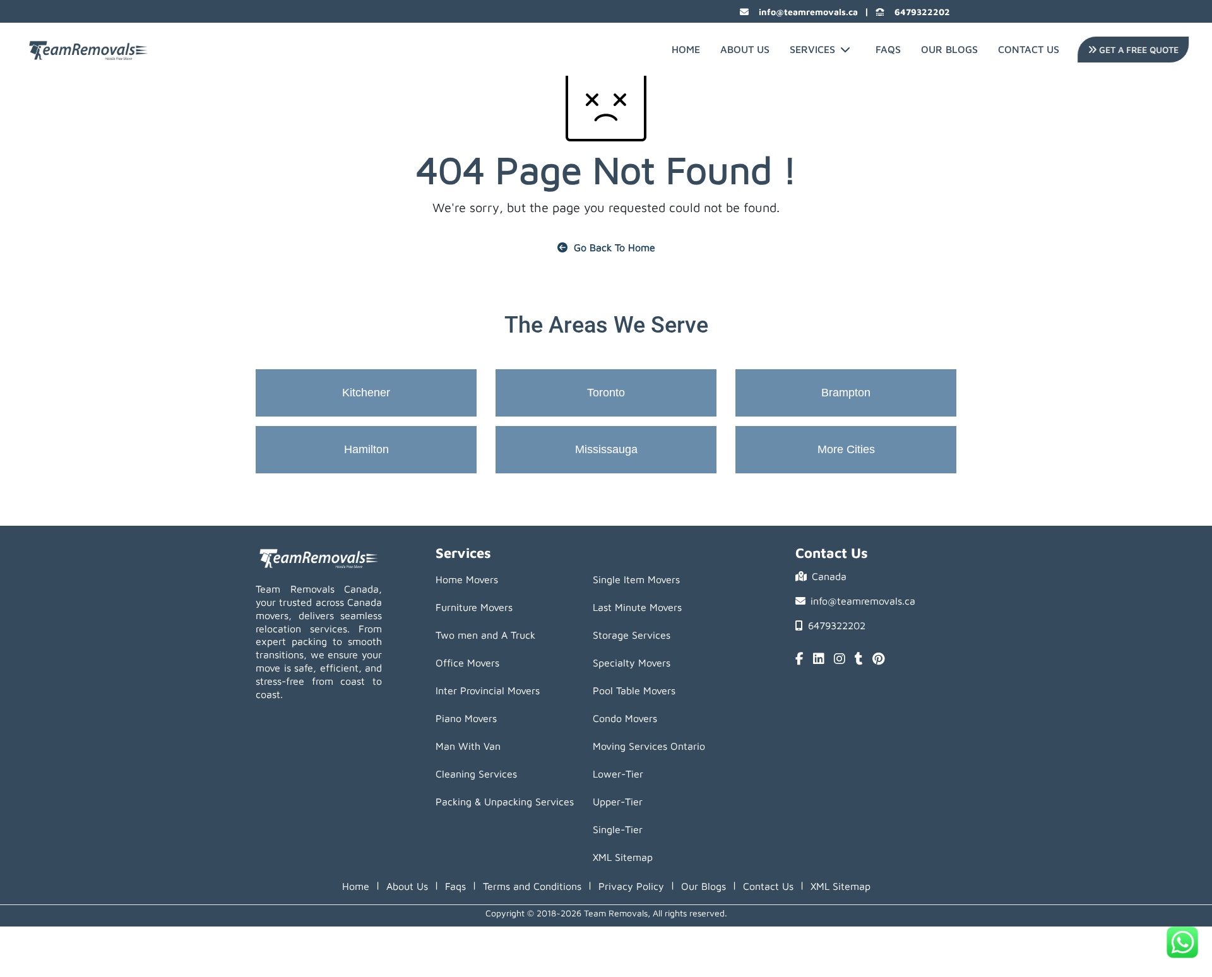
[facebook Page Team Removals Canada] (799, 659)
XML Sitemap (623, 857)
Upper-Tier (618, 801)
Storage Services (631, 635)
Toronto (606, 392)
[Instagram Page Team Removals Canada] (839, 659)
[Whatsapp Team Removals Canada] (1182, 942)
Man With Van (468, 746)
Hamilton (366, 449)
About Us (744, 49)
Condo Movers (625, 718)
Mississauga (606, 449)
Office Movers (467, 662)
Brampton (845, 392)
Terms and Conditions (532, 886)
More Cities (846, 449)
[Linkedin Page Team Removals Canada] (818, 659)
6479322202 (922, 11)
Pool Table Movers (634, 690)
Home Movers (467, 579)
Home (686, 49)
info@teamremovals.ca (808, 11)
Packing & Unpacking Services (505, 801)
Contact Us (1028, 49)
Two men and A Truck (485, 635)
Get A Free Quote (1136, 49)
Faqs (455, 886)
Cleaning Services (476, 773)
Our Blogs (949, 49)
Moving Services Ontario (649, 746)
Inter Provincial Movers (488, 690)
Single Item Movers (636, 579)
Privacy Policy (631, 886)
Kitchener (366, 392)
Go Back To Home (614, 247)
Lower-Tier (618, 773)
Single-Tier (618, 829)
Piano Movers (466, 718)
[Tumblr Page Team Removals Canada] (859, 659)
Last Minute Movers (637, 607)
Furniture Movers (474, 607)
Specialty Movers (631, 662)
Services (812, 49)
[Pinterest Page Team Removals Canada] (878, 659)
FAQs (888, 49)
